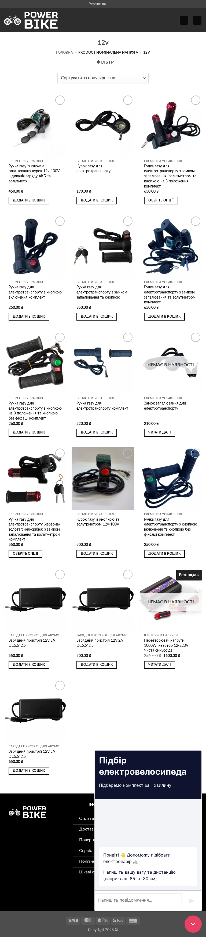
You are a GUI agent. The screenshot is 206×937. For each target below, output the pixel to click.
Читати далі (159, 432)
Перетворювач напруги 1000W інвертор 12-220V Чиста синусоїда (166, 645)
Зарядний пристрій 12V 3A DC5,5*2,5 (32, 643)
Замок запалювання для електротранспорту (165, 405)
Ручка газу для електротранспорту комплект (102, 405)
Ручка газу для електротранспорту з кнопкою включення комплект (35, 292)
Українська (97, 4)
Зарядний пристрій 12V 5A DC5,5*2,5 (32, 754)
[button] (184, 20)
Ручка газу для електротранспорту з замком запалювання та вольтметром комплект (170, 294)
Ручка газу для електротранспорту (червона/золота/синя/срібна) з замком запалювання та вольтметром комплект (34, 529)
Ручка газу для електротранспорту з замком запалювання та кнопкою (101, 292)
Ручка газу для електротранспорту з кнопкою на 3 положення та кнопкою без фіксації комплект (35, 410)
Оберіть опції (161, 200)
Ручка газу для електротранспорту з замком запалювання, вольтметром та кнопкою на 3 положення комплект (170, 176)
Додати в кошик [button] (29, 200)
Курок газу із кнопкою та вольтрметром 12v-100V (97, 522)
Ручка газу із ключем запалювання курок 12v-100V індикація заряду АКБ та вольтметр (34, 173)
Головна (64, 52)
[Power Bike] (31, 20)
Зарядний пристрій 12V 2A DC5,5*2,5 (99, 643)
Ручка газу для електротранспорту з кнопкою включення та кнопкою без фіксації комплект (170, 527)
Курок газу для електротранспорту (93, 168)
